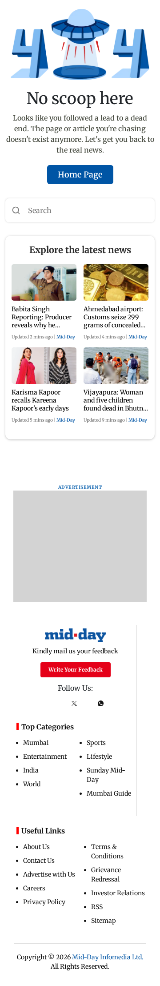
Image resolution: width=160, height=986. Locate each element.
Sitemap (103, 921)
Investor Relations (118, 893)
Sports (96, 743)
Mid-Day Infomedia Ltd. (108, 957)
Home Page (80, 174)
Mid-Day (65, 337)
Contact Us (39, 861)
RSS (97, 907)
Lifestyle (99, 757)
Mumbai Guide (109, 793)
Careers (34, 888)
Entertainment (45, 757)
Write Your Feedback (75, 669)
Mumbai (36, 743)
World (31, 784)
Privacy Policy (44, 902)
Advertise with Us (49, 874)
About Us (36, 847)
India (31, 770)
